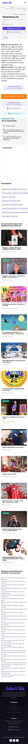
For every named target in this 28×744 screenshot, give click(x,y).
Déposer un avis (15, 113)
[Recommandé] (14, 266)
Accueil (2, 7)
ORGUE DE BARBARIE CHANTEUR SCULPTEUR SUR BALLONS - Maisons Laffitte (13, 559)
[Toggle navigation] (25, 2)
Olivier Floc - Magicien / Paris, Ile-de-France (13, 417)
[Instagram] (10, 740)
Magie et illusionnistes (9, 474)
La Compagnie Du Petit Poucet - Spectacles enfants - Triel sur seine (13, 333)
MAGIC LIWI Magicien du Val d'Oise (13, 447)
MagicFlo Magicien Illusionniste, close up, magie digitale (12, 529)
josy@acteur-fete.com (14, 729)
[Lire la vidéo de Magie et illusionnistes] (14, 464)
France (7, 8)
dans (14, 189)
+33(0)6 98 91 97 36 (15, 727)
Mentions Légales (14, 710)
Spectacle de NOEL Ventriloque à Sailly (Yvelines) (14, 663)
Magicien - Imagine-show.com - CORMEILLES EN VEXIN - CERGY (12, 248)
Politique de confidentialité (14, 712)
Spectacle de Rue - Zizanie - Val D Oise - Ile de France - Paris (12, 501)
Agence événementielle (14, 707)
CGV (14, 714)
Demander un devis (14, 87)
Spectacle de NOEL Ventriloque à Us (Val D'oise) (13, 650)
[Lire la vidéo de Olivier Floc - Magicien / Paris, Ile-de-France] (14, 407)
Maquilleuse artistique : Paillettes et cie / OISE (13, 304)
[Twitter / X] (17, 740)
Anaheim (19, 8)
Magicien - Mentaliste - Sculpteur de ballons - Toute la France (13, 276)
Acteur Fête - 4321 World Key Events (16, 737)
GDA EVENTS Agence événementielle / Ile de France (13, 361)
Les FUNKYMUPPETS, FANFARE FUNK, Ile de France (13, 389)
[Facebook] (14, 740)
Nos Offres (14, 705)
